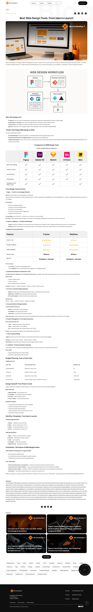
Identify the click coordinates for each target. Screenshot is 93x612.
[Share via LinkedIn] (82, 13)
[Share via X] (78, 13)
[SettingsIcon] (60, 3)
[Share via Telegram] (75, 13)
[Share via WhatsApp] (85, 13)
